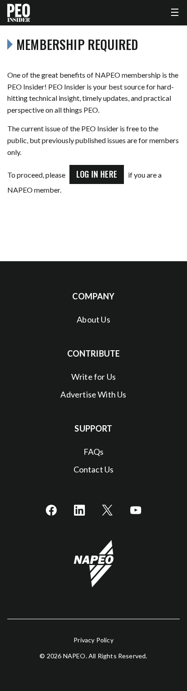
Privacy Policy (93, 640)
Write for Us (93, 377)
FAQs (94, 452)
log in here (97, 174)
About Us (93, 319)
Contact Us (94, 469)
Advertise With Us (93, 394)
